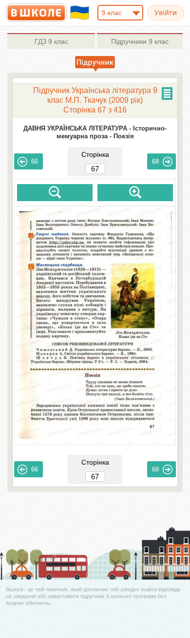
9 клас (51, 41)
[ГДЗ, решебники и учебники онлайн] (36, 12)
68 (155, 161)
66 (34, 161)
